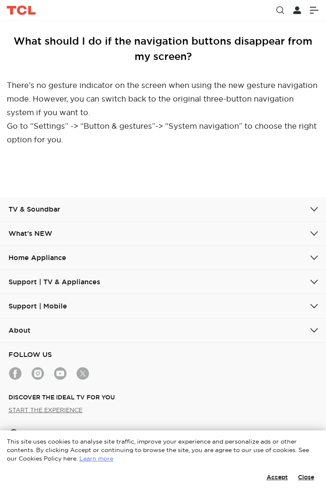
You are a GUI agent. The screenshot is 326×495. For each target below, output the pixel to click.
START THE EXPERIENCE (45, 410)
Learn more (96, 458)
